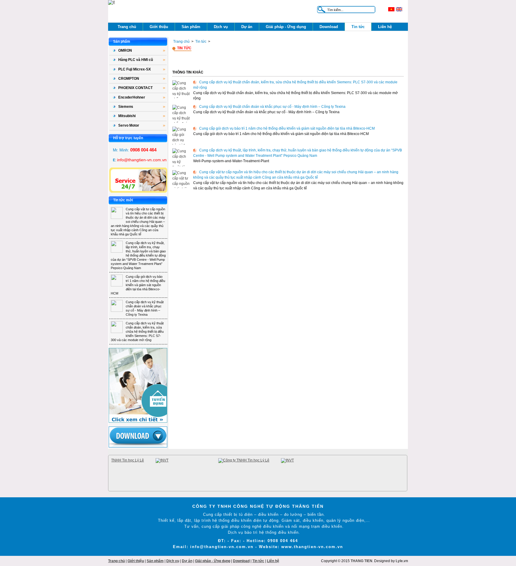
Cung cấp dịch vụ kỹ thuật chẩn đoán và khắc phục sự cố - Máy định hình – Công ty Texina (272, 107)
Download (329, 26)
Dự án (246, 26)
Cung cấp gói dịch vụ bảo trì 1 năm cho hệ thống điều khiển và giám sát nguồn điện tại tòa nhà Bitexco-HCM (138, 285)
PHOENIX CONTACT (135, 88)
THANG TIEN (361, 561)
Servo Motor (128, 125)
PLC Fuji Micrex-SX (134, 69)
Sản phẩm (191, 26)
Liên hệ (385, 26)
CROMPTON (128, 78)
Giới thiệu (159, 26)
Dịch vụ (221, 26)
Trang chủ (127, 26)
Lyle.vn (402, 561)
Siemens (125, 107)
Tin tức (358, 26)
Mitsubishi (127, 116)
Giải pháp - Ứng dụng (286, 26)
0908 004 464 (143, 149)
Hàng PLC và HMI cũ (135, 60)
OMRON (125, 50)
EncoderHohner (131, 97)
